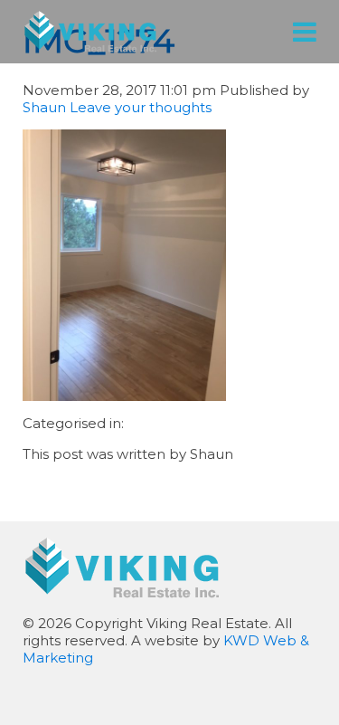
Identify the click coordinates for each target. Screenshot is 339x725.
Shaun (44, 107)
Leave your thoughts (141, 107)
